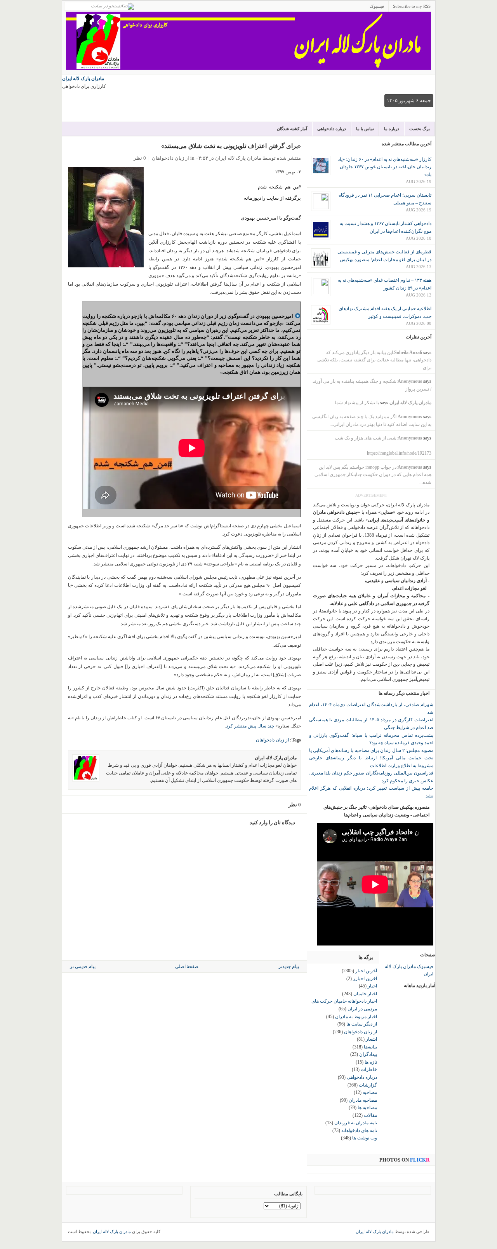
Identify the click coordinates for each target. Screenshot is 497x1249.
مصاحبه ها (367, 1107)
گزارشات (368, 1085)
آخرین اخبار (366, 970)
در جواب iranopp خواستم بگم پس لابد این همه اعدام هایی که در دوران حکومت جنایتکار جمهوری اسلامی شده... (373, 474)
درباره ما (391, 128)
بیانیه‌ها (370, 1047)
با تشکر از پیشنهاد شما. (356, 402)
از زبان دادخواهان (170, 158)
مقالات (370, 1115)
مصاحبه (370, 1092)
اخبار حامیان (365, 993)
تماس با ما (365, 128)
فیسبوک (377, 6)
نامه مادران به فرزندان (355, 1122)
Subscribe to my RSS (412, 6)
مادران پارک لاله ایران (83, 78)
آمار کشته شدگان (292, 128)
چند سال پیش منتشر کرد (250, 726)
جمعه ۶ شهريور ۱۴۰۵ (409, 100)
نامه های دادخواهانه (359, 1130)
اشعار (371, 1039)
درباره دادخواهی (331, 128)
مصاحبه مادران (363, 1100)
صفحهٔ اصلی (186, 966)
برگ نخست (419, 128)
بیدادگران (368, 1054)
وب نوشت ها (364, 1138)
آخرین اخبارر (365, 978)
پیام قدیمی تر (83, 966)
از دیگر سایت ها (361, 1024)
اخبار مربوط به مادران (356, 1016)
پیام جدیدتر (288, 966)
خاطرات (369, 1069)
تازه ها (371, 1062)
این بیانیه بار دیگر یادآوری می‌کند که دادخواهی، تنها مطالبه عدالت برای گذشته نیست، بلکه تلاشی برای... (374, 360)
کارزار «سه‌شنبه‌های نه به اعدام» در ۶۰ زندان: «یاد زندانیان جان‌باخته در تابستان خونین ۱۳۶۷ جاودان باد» (384, 167)
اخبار (372, 986)
